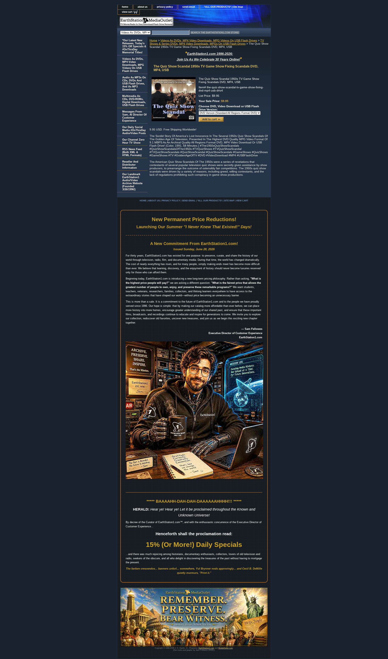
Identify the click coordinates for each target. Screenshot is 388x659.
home (125, 6)
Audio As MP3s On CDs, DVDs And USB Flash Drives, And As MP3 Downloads (134, 83)
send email (188, 6)
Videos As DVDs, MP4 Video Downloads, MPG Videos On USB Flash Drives (208, 40)
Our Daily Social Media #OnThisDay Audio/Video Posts (134, 130)
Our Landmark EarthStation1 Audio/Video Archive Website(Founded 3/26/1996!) (132, 182)
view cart (127, 12)
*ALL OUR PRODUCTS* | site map (223, 6)
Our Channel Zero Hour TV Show (133, 141)
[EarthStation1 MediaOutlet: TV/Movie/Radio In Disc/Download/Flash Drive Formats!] (167, 22)
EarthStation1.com (206, 648)
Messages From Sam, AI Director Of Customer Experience (134, 116)
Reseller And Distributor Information (130, 164)
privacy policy (165, 6)
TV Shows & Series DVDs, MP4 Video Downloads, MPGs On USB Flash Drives (207, 42)
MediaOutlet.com (225, 648)
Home (153, 40)
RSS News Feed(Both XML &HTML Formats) (132, 152)
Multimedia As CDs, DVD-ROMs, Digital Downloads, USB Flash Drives (134, 101)
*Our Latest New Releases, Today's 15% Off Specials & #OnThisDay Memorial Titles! (134, 46)
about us (143, 6)
